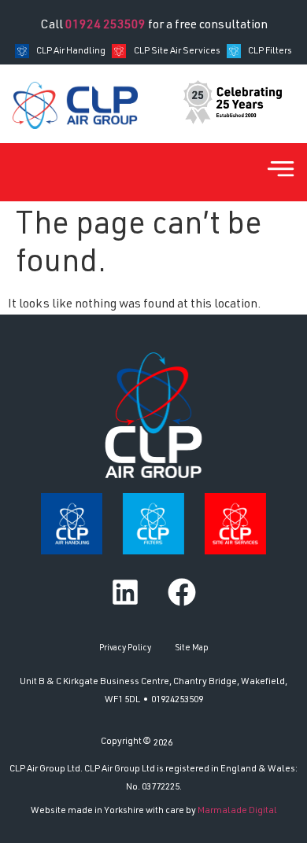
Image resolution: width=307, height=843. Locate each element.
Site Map (192, 648)
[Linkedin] (125, 592)
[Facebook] (182, 592)
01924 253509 (105, 26)
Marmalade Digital (237, 810)
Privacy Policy (125, 648)
